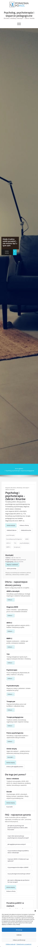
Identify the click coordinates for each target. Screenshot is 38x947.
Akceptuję (19, 930)
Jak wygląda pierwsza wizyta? (17, 844)
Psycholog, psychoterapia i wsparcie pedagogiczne (19, 14)
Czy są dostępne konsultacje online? (19, 874)
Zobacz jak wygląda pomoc (14, 766)
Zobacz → (11, 600)
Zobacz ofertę (24, 525)
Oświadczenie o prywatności (23, 944)
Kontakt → (11, 757)
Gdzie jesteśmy (11, 568)
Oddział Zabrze (11, 530)
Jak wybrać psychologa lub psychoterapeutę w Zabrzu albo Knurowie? (18, 827)
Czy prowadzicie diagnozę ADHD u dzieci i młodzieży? (18, 851)
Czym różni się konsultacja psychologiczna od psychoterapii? (18, 837)
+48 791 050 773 (16, 558)
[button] (35, 911)
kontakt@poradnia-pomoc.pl (18, 559)
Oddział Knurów (26, 530)
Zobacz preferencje (19, 940)
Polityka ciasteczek (10, 944)
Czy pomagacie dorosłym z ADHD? (18, 867)
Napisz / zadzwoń (12, 564)
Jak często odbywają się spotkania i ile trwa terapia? (19, 881)
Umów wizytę (7, 252)
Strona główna (19, 468)
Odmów (19, 935)
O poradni (9, 807)
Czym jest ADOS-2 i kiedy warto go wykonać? (18, 860)
